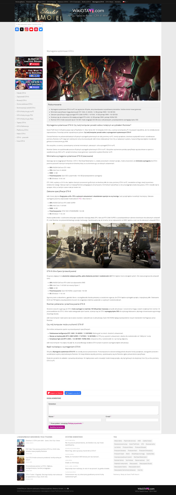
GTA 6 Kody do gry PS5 (25, 115)
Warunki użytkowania (33, 488)
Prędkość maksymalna (121, 463)
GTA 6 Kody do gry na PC (25, 111)
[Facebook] (17, 29)
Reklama (55, 488)
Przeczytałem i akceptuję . (67, 423)
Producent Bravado (140, 447)
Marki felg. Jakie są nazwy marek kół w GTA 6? (80, 451)
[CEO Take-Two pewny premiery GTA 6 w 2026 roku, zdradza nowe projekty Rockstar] (20, 451)
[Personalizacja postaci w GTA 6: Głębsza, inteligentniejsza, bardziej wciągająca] (20, 468)
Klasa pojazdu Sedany (120, 467)
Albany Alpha (118, 441)
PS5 (80, 199)
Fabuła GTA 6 (21, 93)
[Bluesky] (41, 29)
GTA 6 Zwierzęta (75, 2)
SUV (148, 460)
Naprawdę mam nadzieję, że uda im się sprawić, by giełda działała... (87, 468)
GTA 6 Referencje (23, 126)
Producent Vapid (119, 454)
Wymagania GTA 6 (98, 2)
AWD (139, 441)
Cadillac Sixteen (147, 441)
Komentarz (52, 404)
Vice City (140, 470)
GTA (142, 444)
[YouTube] (31, 29)
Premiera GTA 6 (31, 2)
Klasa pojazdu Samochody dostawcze (124, 470)
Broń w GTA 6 (86, 2)
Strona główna (20, 2)
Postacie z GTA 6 (63, 2)
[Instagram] (26, 29)
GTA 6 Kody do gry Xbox (25, 119)
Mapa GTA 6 (41, 2)
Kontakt (61, 488)
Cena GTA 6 (21, 141)
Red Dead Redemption (140, 457)
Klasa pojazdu (133, 463)
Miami (128, 454)
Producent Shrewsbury (145, 450)
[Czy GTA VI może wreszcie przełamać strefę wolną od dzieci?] (20, 460)
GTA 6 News (109, 2)
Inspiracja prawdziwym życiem (123, 457)
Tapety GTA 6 (21, 123)
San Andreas (129, 460)
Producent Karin (132, 450)
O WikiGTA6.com (21, 488)
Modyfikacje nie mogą (138, 454)
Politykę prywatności (75, 423)
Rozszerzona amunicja (120, 444)
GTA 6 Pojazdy (51, 2)
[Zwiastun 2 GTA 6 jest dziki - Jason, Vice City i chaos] (20, 443)
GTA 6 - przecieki (22, 137)
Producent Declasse (120, 450)
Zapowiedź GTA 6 (23, 97)
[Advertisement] (104, 35)
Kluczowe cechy (150, 444)
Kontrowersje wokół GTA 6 (26, 108)
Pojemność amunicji (130, 441)
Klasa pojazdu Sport (134, 467)
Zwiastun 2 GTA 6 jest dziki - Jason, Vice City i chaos (43, 440)
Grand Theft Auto (134, 444)
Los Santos (117, 447)
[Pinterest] (36, 29)
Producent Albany (128, 447)
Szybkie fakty (150, 454)
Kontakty (118, 2)
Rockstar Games (119, 460)
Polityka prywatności (46, 488)
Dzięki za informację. (72, 463)
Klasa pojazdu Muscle (146, 463)
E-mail (108, 416)
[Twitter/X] (22, 29)
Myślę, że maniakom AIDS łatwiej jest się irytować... (82, 457)
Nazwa (51, 416)
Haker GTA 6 (21, 134)
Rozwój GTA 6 (21, 100)
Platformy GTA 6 (22, 130)
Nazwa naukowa (139, 460)
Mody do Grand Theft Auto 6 (130, 474)
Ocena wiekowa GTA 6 (24, 104)
